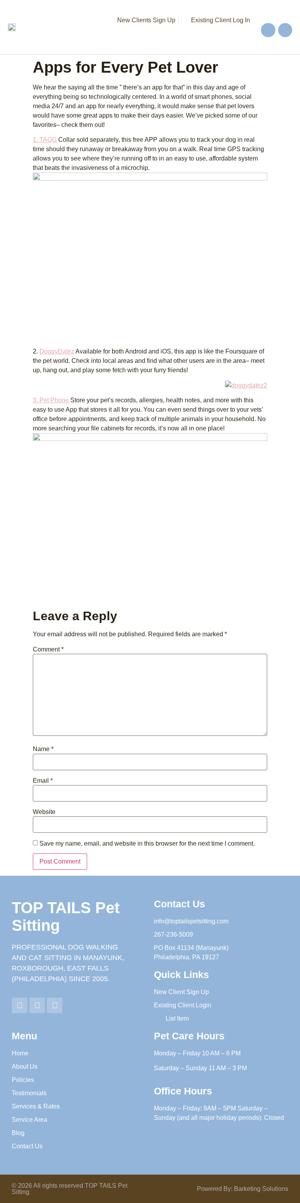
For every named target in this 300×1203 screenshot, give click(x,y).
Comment (48, 649)
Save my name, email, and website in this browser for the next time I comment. (147, 844)
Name (43, 749)
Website (44, 812)
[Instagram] (54, 1005)
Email (43, 781)
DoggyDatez (56, 351)
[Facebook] (37, 1005)
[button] (199, 34)
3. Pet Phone (51, 400)
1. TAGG (45, 139)
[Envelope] (285, 30)
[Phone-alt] (268, 30)
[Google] (19, 1005)
